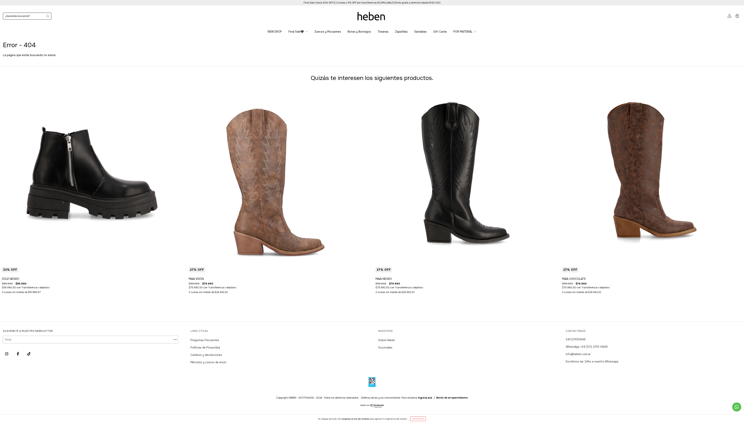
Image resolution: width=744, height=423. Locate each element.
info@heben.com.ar (578, 354)
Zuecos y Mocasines (327, 31)
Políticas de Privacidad (205, 347)
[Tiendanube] (372, 406)
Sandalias (420, 31)
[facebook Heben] (18, 354)
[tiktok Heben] (29, 354)
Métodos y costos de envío (208, 362)
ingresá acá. (425, 397)
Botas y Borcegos (359, 31)
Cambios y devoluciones (206, 355)
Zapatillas (401, 31)
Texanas (383, 31)
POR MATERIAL (463, 31)
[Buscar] (47, 16)
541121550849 (576, 339)
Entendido (418, 419)
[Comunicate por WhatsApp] (736, 407)
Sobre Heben (386, 340)
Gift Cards (440, 31)
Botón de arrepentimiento (452, 397)
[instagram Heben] (7, 354)
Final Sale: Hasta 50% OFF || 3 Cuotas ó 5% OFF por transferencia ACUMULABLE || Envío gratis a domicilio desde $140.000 (372, 2)
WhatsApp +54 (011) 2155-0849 (587, 346)
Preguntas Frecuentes (204, 340)
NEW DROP (275, 31)
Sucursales (385, 347)
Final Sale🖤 (296, 31)
